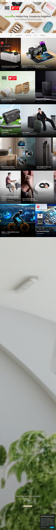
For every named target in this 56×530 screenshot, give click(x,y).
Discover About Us (27, 506)
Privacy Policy (43, 527)
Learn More (4, 69)
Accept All (52, 527)
